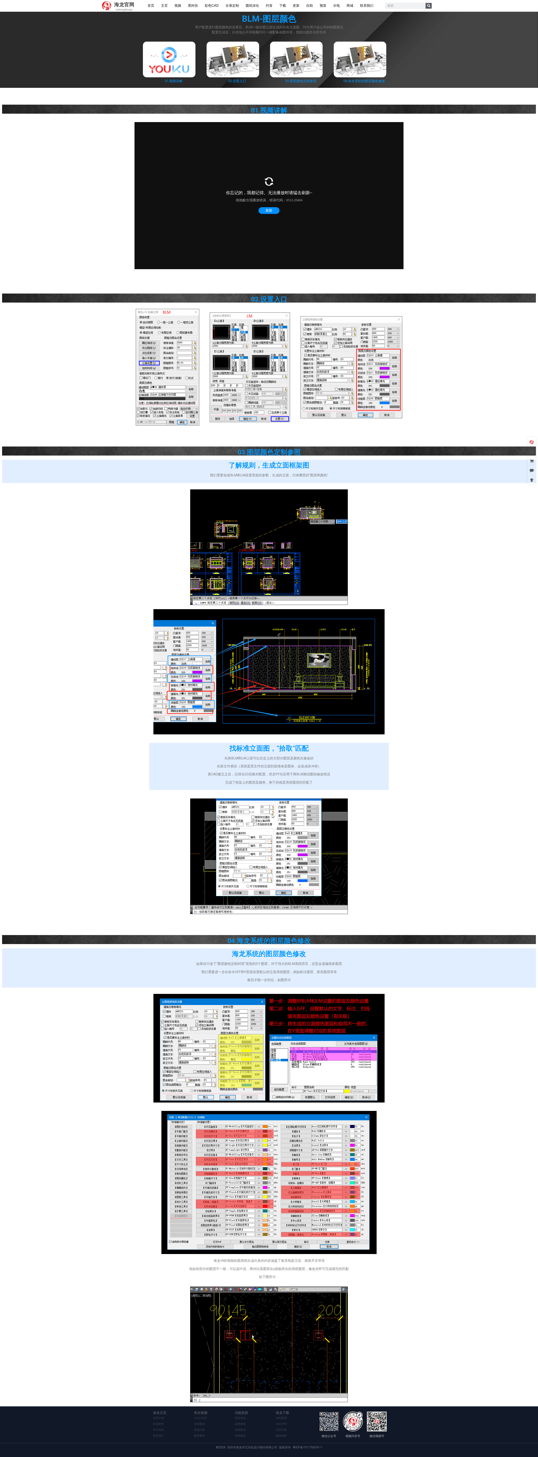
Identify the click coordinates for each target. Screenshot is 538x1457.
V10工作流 (200, 1418)
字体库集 (281, 1429)
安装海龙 (240, 1418)
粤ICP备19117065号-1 (307, 1447)
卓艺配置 (281, 1418)
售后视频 (200, 1413)
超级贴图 (281, 1435)
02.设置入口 (237, 81)
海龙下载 (282, 1413)
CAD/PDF (281, 1423)
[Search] (429, 6)
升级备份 (240, 1435)
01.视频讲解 (174, 81)
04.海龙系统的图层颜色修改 (364, 81)
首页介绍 (158, 1418)
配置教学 (199, 1435)
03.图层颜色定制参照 (300, 81)
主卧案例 (199, 1423)
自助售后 (240, 1429)
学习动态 (158, 1429)
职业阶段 (158, 1423)
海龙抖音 (199, 1429)
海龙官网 (124, 5)
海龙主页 (159, 1413)
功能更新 (241, 1413)
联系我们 (158, 1435)
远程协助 (240, 1423)
